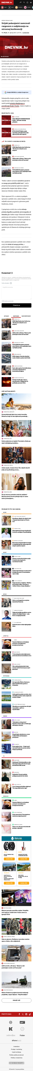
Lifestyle (28, 7)
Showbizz (20, 7)
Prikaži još (16, 1000)
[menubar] (27, 2)
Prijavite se (16, 305)
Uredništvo (16, 1046)
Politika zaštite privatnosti (16, 1055)
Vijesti (5, 7)
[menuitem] (27, 2)
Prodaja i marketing (16, 1049)
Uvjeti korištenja (16, 1052)
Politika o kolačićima (16, 1057)
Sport (12, 7)
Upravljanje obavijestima (17, 1063)
